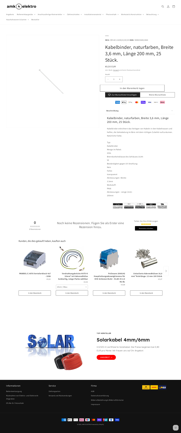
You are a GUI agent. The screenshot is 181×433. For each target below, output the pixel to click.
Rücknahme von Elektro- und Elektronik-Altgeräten (22, 397)
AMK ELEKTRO (86, 424)
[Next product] (166, 271)
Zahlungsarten (54, 391)
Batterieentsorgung (14, 391)
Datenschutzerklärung (100, 395)
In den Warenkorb (34, 293)
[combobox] (72, 287)
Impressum (95, 404)
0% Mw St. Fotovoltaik (15, 403)
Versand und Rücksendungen (60, 395)
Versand (116, 70)
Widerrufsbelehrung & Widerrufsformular (107, 400)
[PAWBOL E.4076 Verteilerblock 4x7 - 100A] (35, 259)
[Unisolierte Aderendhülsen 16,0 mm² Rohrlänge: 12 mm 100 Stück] (146, 259)
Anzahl (107, 74)
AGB (92, 391)
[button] (25, 14)
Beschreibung (112, 110)
